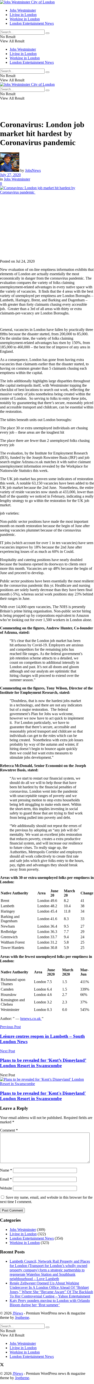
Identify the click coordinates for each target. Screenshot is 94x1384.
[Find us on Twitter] (2, 1365)
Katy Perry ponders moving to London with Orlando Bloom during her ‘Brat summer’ (50, 1302)
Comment (9, 1130)
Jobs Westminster (23, 10)
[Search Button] (47, 33)
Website (6, 1188)
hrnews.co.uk (31, 1018)
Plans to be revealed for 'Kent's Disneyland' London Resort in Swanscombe (43, 1096)
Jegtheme (22, 1317)
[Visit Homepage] (27, 2)
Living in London (23, 15)
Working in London (25, 19)
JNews (18, 1313)
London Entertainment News (32, 23)
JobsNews (33, 170)
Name (6, 1170)
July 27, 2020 (10, 175)
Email (6, 1179)
